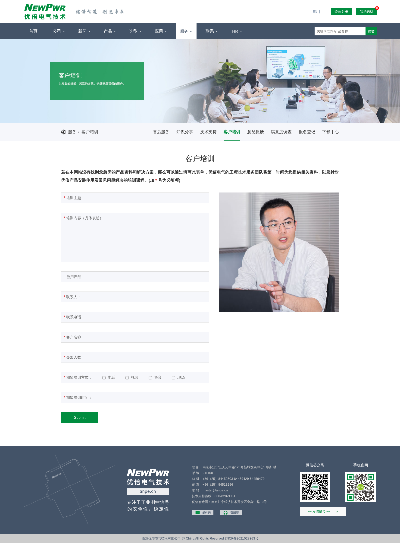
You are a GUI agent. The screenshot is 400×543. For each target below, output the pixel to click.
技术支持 (208, 132)
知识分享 (184, 132)
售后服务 (161, 132)
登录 (337, 11)
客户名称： (74, 337)
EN (317, 2)
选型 (134, 31)
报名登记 (307, 132)
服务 (185, 31)
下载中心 (330, 132)
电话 (111, 377)
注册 (345, 11)
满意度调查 (281, 132)
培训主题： (74, 197)
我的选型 (368, 10)
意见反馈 (255, 132)
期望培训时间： (78, 397)
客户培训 (89, 132)
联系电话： (74, 317)
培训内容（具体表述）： (85, 218)
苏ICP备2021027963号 (241, 538)
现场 (181, 377)
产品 (108, 31)
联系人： (72, 297)
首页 (33, 31)
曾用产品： (74, 277)
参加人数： (74, 357)
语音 (158, 377)
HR (235, 31)
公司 (57, 31)
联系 (210, 31)
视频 (134, 377)
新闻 (83, 31)
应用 (159, 31)
